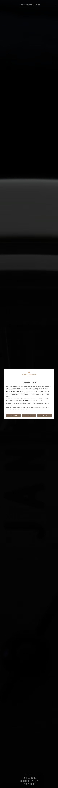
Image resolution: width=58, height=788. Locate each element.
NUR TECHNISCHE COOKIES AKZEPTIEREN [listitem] (29, 415)
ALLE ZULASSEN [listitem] (13, 415)
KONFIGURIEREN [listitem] (44, 415)
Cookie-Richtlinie (27, 400)
